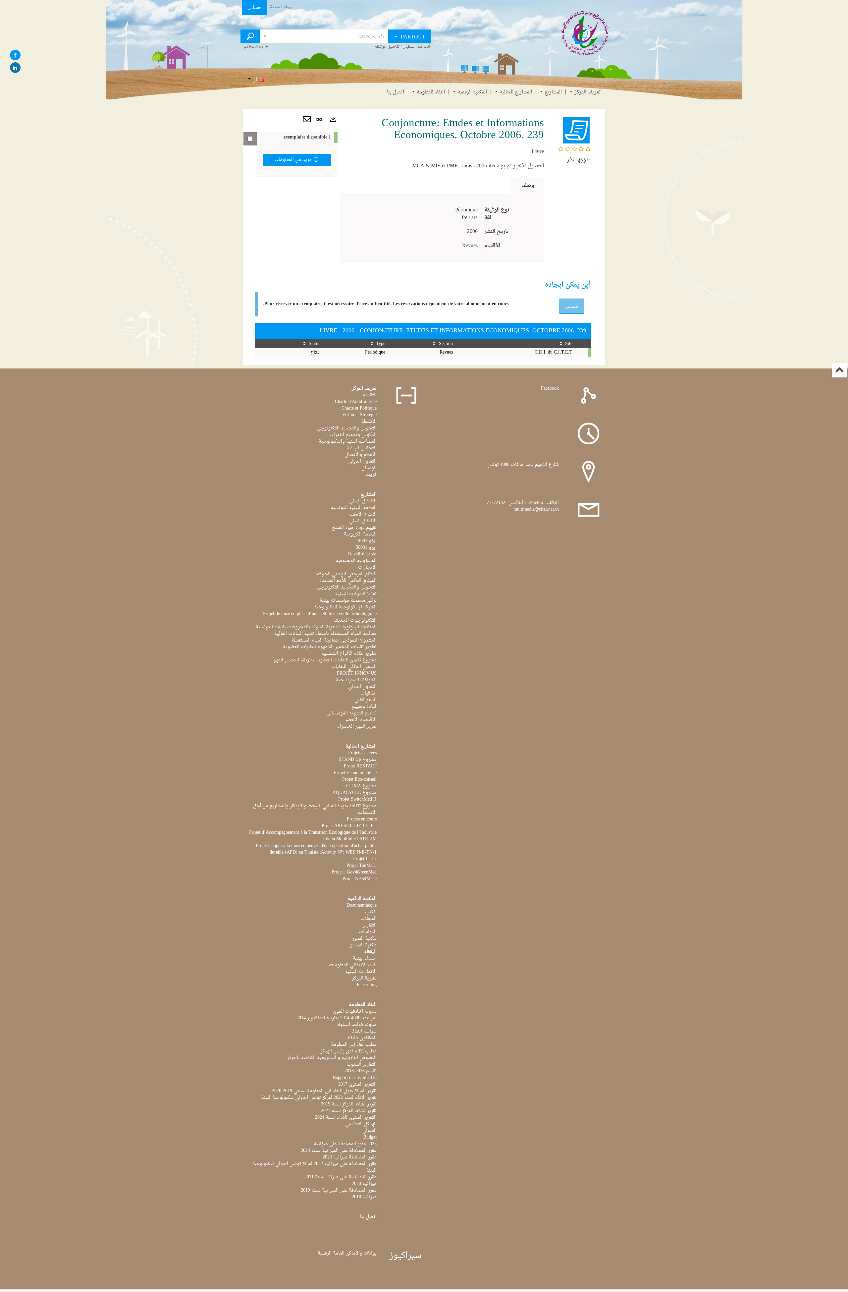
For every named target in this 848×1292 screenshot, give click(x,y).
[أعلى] (839, 370)
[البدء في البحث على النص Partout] (250, 36)
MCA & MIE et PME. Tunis (442, 166)
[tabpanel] (442, 228)
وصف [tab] (527, 186)
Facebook (550, 388)
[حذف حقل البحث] (264, 36)
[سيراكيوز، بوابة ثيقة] (585, 32)
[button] (576, 130)
